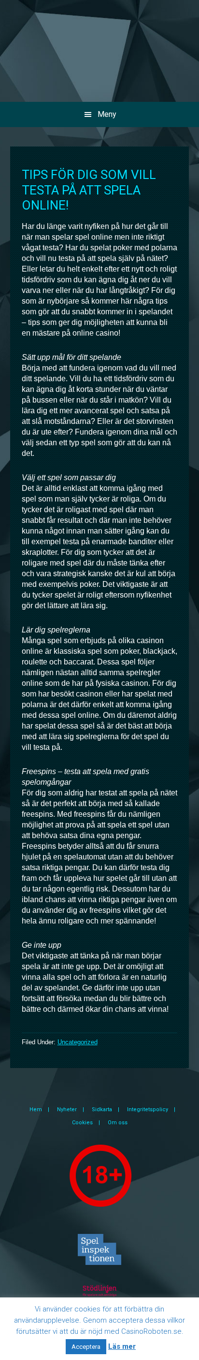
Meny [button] (107, 114)
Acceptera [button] (85, 1346)
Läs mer (122, 1346)
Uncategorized (77, 1042)
